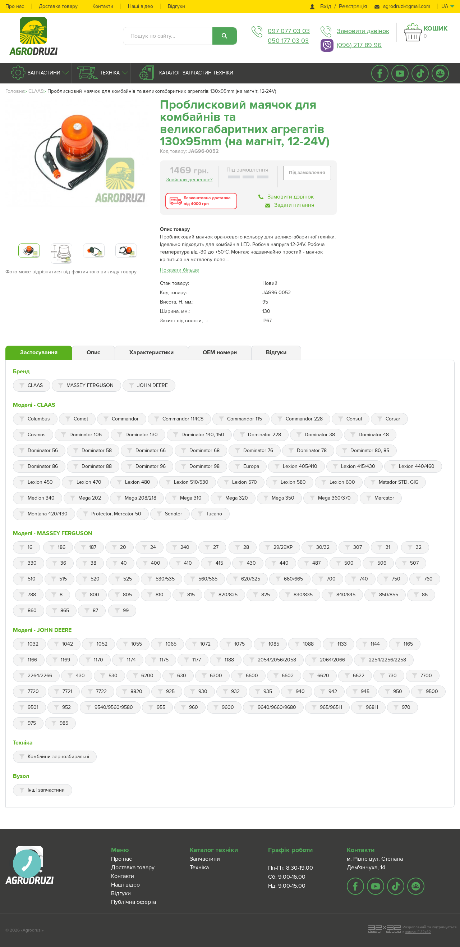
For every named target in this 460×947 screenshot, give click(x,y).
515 (63, 579)
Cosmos (37, 435)
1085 (273, 644)
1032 (33, 644)
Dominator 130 (141, 435)
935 (267, 691)
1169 (65, 660)
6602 (288, 676)
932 (235, 691)
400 (155, 563)
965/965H (331, 707)
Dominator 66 (150, 450)
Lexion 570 (244, 482)
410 (188, 563)
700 (331, 579)
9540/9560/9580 (114, 707)
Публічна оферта (133, 902)
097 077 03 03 (289, 31)
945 (365, 691)
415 (219, 563)
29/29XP (283, 547)
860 (32, 610)
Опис (93, 352)
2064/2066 (332, 660)
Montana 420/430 (48, 514)
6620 (323, 676)
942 (332, 691)
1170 (98, 660)
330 (32, 563)
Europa (251, 466)
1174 (131, 660)
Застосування (39, 352)
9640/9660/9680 (277, 707)
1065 (171, 644)
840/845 (345, 595)
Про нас (14, 6)
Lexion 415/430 (358, 466)
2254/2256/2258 (387, 660)
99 (126, 610)
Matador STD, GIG (398, 482)
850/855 (388, 595)
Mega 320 (236, 498)
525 (127, 579)
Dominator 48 (374, 435)
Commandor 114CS (182, 419)
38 (93, 563)
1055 (136, 644)
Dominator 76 (258, 450)
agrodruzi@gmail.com (406, 6)
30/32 (323, 547)
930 (202, 691)
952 (66, 707)
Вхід (325, 7)
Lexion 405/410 (300, 466)
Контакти (102, 6)
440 (284, 563)
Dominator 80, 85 (369, 450)
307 (357, 547)
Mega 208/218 (140, 498)
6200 (147, 676)
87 (95, 610)
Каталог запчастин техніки (195, 73)
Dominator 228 (264, 435)
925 (170, 691)
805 (127, 595)
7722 (101, 691)
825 (265, 595)
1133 (342, 644)
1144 (375, 644)
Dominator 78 (312, 450)
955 (161, 707)
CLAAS (35, 91)
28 (246, 547)
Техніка (109, 73)
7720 (33, 691)
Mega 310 (191, 498)
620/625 (250, 579)
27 (215, 547)
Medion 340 (41, 498)
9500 (432, 691)
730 (392, 676)
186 (61, 547)
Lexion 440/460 (416, 466)
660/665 (293, 579)
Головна (14, 91)
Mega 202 (89, 498)
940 (300, 691)
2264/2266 (40, 676)
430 (251, 563)
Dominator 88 (97, 466)
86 (425, 595)
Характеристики (151, 352)
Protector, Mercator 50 (116, 514)
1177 (196, 660)
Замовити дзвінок (363, 31)
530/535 (165, 579)
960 (193, 707)
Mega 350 (283, 498)
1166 (32, 660)
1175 (164, 660)
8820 (136, 691)
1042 (67, 644)
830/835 (303, 595)
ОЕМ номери (220, 352)
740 (363, 579)
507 (414, 563)
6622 (358, 676)
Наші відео (140, 6)
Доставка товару (58, 6)
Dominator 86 (43, 466)
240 (184, 547)
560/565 (207, 579)
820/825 (228, 595)
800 (94, 595)
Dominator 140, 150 (202, 435)
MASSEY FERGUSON (90, 385)
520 (95, 579)
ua (444, 6)
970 (406, 707)
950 (397, 691)
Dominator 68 (204, 450)
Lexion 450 (40, 482)
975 (32, 723)
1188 (229, 660)
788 (32, 595)
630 (181, 676)
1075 (239, 644)
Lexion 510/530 (191, 482)
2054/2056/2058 (277, 660)
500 (349, 563)
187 (92, 547)
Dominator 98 (204, 466)
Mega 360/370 (334, 498)
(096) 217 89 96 (359, 45)
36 (63, 563)
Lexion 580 (293, 482)
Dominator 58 (97, 450)
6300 (216, 676)
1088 (308, 644)
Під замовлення (307, 173)
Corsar (393, 419)
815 (191, 595)
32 (419, 547)
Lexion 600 (342, 482)
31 (388, 547)
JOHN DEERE (152, 385)
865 (64, 610)
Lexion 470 (89, 482)
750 (396, 579)
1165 (408, 644)
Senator (173, 514)
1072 (205, 644)
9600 (228, 707)
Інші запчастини (46, 790)
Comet (81, 419)
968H (372, 707)
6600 (252, 676)
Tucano (214, 514)
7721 (67, 691)
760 (428, 579)
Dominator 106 (85, 435)
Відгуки (176, 6)
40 (124, 563)
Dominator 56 (43, 450)
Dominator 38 (320, 435)
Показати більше (179, 270)
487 (316, 563)
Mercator (384, 498)
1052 (102, 644)
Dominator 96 (150, 466)
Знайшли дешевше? (189, 180)
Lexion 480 (137, 482)
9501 (33, 707)
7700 (426, 676)
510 (32, 579)
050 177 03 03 (288, 41)
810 (160, 595)
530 (113, 676)
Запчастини (43, 73)
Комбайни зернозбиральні (58, 756)
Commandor (125, 419)
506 (381, 563)
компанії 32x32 (418, 932)
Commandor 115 (244, 419)
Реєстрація (353, 7)
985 (64, 723)
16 (30, 547)
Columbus (39, 419)
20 (123, 547)
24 (153, 547)
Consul (354, 419)
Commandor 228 (304, 419)
